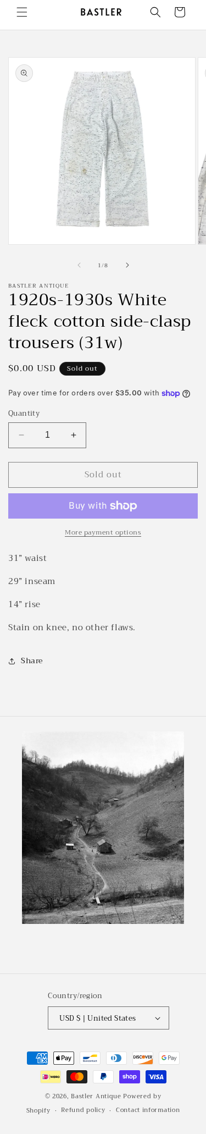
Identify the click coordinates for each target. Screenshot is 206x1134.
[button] (22, 12)
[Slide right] (127, 265)
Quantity (24, 413)
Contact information (148, 1110)
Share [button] (32, 660)
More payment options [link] (103, 532)
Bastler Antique (96, 1096)
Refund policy (83, 1110)
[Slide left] (79, 265)
